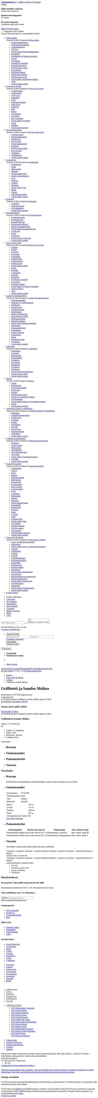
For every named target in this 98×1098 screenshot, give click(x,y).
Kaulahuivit (16, 482)
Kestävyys (10, 913)
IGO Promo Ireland (19, 1024)
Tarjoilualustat (17, 399)
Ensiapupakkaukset (19, 137)
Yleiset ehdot (11, 1040)
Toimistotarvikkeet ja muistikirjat (19, 408)
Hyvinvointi (16, 141)
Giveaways (15, 95)
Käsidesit (15, 146)
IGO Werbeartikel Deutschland (23, 1022)
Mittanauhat (16, 448)
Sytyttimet (15, 116)
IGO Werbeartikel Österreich (22, 1008)
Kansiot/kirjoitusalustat (20, 415)
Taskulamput (16, 450)
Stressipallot (16, 114)
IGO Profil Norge (18, 1033)
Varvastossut (16, 530)
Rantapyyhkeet (17, 567)
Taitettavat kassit (17, 339)
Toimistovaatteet (17, 526)
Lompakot (15, 494)
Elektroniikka (11, 38)
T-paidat (14, 514)
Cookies (9, 1047)
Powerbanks (16, 70)
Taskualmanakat (17, 206)
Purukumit (15, 390)
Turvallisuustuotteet (19, 452)
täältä (21, 1093)
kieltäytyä (19, 1089)
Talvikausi (15, 369)
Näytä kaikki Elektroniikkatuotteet (25, 52)
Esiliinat (14, 247)
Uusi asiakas (11, 641)
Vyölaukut (15, 342)
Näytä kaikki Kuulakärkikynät (23, 229)
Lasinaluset (15, 273)
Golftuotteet (16, 551)
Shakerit (14, 171)
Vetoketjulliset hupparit (20, 533)
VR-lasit (14, 49)
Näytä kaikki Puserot (19, 503)
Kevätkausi (15, 362)
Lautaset (14, 275)
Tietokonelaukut (17, 309)
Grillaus (14, 553)
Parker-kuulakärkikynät (20, 227)
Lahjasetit (15, 353)
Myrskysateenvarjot (19, 579)
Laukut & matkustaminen (16, 296)
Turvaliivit (15, 454)
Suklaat (14, 392)
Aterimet (14, 252)
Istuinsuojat (15, 544)
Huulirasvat (16, 139)
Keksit (13, 404)
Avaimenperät (16, 91)
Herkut (9, 379)
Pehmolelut (15, 105)
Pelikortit (15, 107)
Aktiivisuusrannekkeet (20, 45)
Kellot (13, 268)
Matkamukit (16, 169)
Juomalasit (10, 976)
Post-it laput (16, 429)
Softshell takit (16, 519)
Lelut (13, 100)
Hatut (13, 473)
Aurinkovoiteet (17, 135)
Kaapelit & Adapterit (19, 63)
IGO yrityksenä (12, 910)
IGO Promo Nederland (20, 1036)
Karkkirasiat (16, 385)
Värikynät (15, 236)
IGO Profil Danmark (19, 1017)
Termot (14, 192)
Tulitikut (14, 125)
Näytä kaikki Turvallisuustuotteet (24, 457)
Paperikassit (16, 330)
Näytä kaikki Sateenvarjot (21, 581)
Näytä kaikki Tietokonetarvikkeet (24, 79)
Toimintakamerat (18, 47)
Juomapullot (11, 160)
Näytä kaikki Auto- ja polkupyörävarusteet (28, 547)
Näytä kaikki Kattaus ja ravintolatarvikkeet (28, 402)
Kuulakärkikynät (18, 222)
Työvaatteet (16, 524)
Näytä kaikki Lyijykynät (21, 238)
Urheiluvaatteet (17, 528)
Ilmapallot (15, 98)
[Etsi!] (26, 623)
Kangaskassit (16, 307)
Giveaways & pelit (13, 86)
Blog (8, 917)
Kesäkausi (15, 360)
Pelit (13, 109)
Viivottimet (15, 434)
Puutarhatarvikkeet (18, 560)
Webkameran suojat (19, 77)
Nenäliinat (15, 153)
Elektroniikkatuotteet (19, 42)
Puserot (14, 498)
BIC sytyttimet (17, 118)
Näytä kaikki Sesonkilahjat (22, 372)
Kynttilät (14, 270)
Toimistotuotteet (17, 431)
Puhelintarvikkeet (18, 72)
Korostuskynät (17, 220)
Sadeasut (14, 510)
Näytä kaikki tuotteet (19, 84)
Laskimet (15, 420)
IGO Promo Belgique (20, 1013)
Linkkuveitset (16, 445)
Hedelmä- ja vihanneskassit (22, 303)
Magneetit (15, 277)
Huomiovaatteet (17, 477)
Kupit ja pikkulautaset (20, 176)
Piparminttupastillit (18, 388)
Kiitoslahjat (15, 351)
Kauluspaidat (16, 484)
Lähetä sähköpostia (33, 671)
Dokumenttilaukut (18, 300)
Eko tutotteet (14, 669)
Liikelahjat (10, 346)
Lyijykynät (15, 231)
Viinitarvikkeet (17, 289)
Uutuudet (10, 608)
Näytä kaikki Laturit (19, 68)
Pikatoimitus (16, 355)
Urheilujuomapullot (19, 194)
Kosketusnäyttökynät (19, 224)
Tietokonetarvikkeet (19, 75)
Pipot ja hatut (16, 487)
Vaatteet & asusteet (13, 464)
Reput (13, 337)
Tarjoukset (10, 599)
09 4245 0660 (6, 671)
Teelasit (14, 183)
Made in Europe (13, 611)
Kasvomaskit (16, 151)
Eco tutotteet (11, 602)
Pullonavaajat (16, 263)
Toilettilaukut (16, 155)
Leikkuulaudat (17, 261)
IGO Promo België (19, 1010)
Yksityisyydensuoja (14, 1042)
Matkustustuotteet (18, 319)
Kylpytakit (15, 282)
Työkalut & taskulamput (16, 438)
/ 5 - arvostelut (15, 2)
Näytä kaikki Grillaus (9, 711)
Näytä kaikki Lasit (18, 187)
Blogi (8, 613)
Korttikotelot (16, 418)
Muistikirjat (15, 425)
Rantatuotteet (16, 565)
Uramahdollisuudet (13, 915)
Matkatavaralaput (18, 321)
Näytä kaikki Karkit (19, 395)
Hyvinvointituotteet (14, 130)
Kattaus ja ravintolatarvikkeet (23, 397)
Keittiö (14, 250)
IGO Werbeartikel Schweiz (22, 1029)
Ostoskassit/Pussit (18, 328)
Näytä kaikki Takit (18, 521)
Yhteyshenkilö (12, 932)
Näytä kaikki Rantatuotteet (22, 572)
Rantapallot (15, 563)
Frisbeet (14, 549)
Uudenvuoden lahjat (19, 374)
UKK (50, 669)
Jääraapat (15, 443)
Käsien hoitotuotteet (19, 148)
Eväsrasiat (15, 254)
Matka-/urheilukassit (19, 314)
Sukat (13, 512)
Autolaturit (15, 61)
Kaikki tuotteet (12, 593)
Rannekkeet (16, 507)
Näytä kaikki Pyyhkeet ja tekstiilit (24, 286)
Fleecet (14, 471)
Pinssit (13, 111)
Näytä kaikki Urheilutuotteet (22, 588)
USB (13, 82)
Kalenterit (10, 199)
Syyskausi (15, 367)
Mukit (13, 190)
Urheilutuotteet (17, 583)
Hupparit (14, 501)
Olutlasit (14, 181)
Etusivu (9, 675)
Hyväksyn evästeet (8, 1096)
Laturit (14, 59)
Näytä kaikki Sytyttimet (20, 121)
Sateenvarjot (16, 574)
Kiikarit (14, 556)
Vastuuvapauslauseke (14, 1045)
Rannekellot (16, 505)
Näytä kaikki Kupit (19, 174)
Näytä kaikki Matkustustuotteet (23, 323)
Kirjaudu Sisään (13, 634)
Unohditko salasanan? (15, 639)
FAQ (8, 615)
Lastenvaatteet (17, 489)
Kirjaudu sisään (13, 644)
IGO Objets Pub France (20, 1020)
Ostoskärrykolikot (18, 102)
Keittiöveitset (16, 259)
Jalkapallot (15, 586)
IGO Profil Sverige (19, 1015)
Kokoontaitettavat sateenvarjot (23, 576)
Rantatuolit (15, 570)
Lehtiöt (14, 422)
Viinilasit (14, 185)
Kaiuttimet (15, 54)
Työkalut (14, 459)
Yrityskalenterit (17, 208)
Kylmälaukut (16, 312)
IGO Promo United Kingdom (23, 1031)
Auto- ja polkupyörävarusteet (23, 542)
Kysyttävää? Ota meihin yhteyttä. (14, 702)
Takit (13, 517)
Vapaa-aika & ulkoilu (14, 537)
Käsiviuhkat (16, 480)
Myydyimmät (11, 606)
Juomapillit (15, 257)
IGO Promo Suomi (14, 1006)
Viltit (13, 291)
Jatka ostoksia (11, 664)
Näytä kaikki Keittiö (19, 266)
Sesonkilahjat (16, 358)
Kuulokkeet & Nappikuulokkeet (24, 56)
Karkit (13, 383)
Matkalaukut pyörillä (19, 316)
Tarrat (13, 123)
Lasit (13, 178)
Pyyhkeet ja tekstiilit (19, 280)
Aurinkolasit (16, 468)
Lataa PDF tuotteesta (14, 818)
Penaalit (14, 427)
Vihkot (9, 951)
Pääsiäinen (15, 365)
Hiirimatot (15, 413)
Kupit (13, 167)
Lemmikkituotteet (18, 558)
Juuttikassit (15, 305)
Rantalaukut (16, 335)
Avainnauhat (16, 93)
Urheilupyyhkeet (18, 284)
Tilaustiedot (10, 930)
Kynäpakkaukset (18, 217)
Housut (14, 475)
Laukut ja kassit (17, 332)
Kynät (13, 233)
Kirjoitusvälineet (12, 213)
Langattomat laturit (18, 65)
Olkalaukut (15, 326)
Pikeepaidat (16, 496)
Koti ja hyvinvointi (13, 243)
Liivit (13, 491)
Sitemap (9, 1049)
